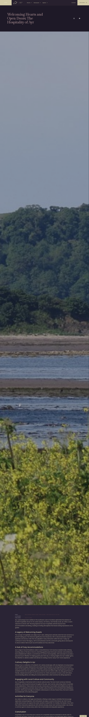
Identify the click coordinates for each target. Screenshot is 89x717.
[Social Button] (74, 18)
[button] (29, 2)
